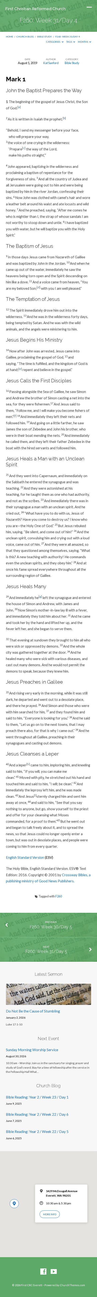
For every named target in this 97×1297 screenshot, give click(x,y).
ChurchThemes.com (72, 1285)
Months (83, 41)
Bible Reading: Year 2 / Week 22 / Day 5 (37, 1131)
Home (9, 36)
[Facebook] (43, 1272)
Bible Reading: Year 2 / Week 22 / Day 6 (37, 1114)
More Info (49, 1214)
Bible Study (44, 36)
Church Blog (25, 36)
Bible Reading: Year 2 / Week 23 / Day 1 (37, 1097)
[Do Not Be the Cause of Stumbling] (48, 1002)
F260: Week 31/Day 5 (46, 951)
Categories (53, 41)
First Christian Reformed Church (35, 8)
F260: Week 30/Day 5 (51, 926)
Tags (69, 41)
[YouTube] (54, 1272)
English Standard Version (25, 857)
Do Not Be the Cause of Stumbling (33, 1011)
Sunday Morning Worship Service (32, 1050)
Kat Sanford (51, 63)
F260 (58, 896)
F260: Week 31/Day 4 (67, 36)
